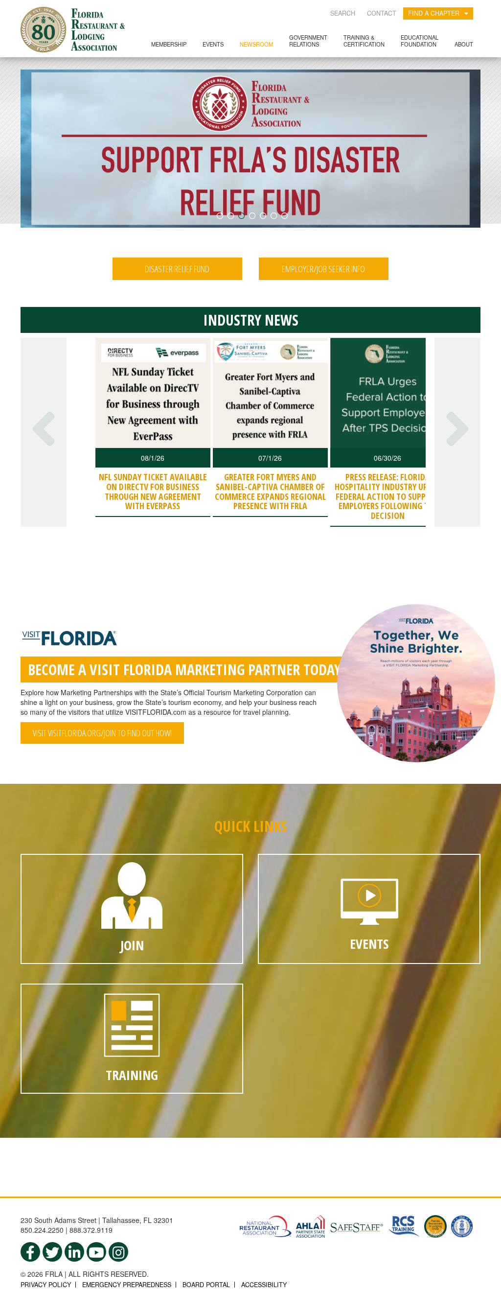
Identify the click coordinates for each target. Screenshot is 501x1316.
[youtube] (96, 1252)
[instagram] (118, 1252)
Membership (168, 44)
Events (213, 44)
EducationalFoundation (419, 40)
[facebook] (30, 1252)
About (464, 44)
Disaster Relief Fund (177, 269)
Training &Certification (364, 40)
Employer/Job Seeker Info (323, 269)
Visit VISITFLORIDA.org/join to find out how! (102, 733)
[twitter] (52, 1252)
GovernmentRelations (308, 40)
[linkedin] (74, 1252)
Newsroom (256, 44)
